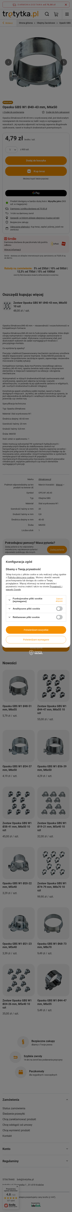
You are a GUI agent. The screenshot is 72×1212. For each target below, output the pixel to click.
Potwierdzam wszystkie (36, 630)
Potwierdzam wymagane (36, 639)
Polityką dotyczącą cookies (21, 577)
